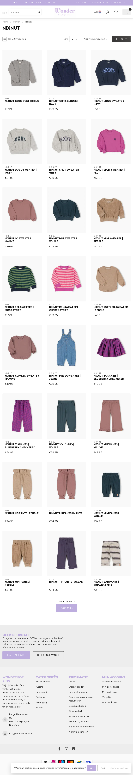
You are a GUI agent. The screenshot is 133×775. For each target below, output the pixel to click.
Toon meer (66, 608)
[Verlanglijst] (116, 12)
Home (5, 21)
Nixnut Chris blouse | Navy (63, 102)
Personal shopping (78, 692)
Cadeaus (40, 697)
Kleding (39, 686)
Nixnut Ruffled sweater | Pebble (111, 308)
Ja (91, 767)
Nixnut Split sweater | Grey (64, 171)
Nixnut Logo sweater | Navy (109, 102)
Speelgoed (41, 692)
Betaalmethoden (77, 705)
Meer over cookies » (119, 768)
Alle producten (109, 702)
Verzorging (41, 702)
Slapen (39, 707)
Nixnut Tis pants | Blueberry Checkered (20, 446)
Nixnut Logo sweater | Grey (21, 171)
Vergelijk (106, 697)
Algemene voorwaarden (81, 726)
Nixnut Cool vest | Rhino (22, 101)
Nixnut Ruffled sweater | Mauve (22, 377)
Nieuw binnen (43, 681)
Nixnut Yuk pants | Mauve (106, 446)
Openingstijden (76, 686)
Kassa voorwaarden (79, 716)
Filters (119, 39)
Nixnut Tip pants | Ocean (66, 581)
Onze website (76, 711)
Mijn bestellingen (111, 686)
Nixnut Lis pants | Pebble (22, 513)
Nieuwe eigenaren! (78, 731)
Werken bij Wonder (79, 721)
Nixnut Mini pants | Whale (106, 515)
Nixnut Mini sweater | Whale (64, 240)
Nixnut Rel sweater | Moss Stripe (19, 308)
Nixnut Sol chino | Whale (61, 446)
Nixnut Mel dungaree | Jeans (65, 377)
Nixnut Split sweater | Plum (109, 171)
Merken (16, 21)
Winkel (72, 681)
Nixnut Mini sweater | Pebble (108, 240)
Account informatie (111, 681)
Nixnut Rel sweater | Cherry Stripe (63, 308)
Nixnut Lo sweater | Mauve (18, 240)
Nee (103, 767)
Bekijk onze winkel (48, 655)
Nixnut (28, 21)
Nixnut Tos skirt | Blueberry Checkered (109, 377)
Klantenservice (16, 655)
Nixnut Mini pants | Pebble (17, 583)
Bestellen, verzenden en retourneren (81, 699)
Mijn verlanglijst (110, 692)
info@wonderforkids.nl (20, 733)
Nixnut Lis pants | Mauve (66, 513)
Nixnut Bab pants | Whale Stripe (106, 583)
